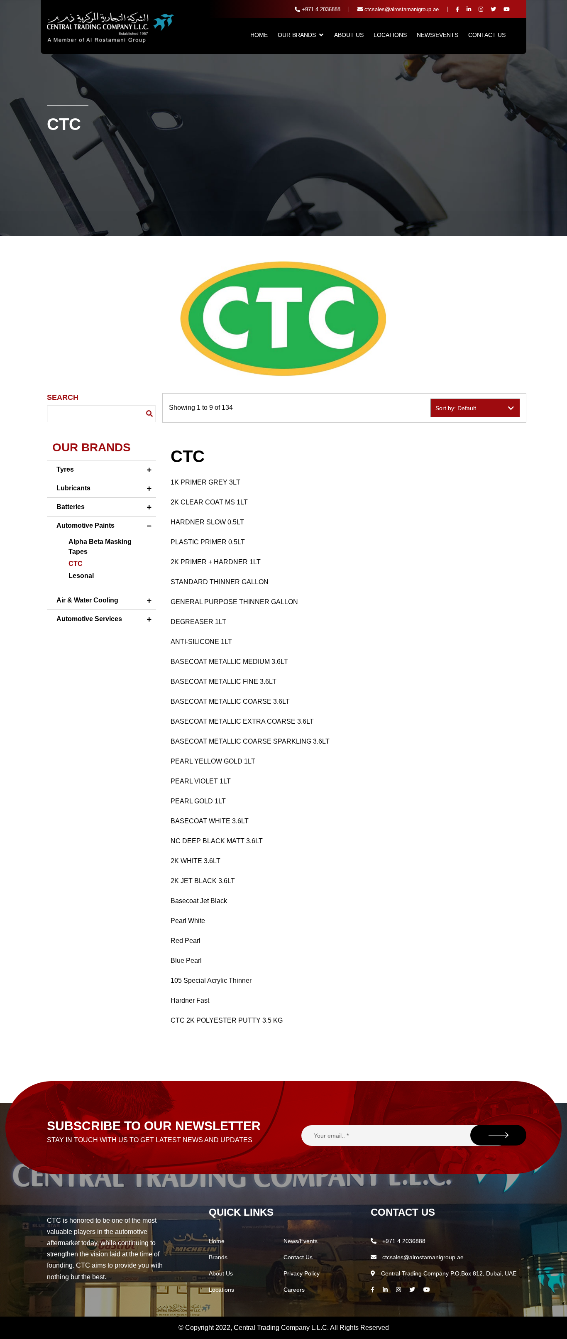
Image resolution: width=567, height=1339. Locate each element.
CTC (75, 563)
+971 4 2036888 (320, 9)
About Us (349, 35)
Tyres (65, 469)
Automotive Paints (85, 525)
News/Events (437, 35)
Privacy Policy (302, 1273)
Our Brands (297, 35)
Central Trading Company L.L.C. (282, 1327)
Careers (294, 1289)
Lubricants (73, 488)
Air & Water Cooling (87, 600)
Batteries (70, 506)
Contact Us (487, 35)
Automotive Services (89, 618)
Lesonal (81, 575)
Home (259, 35)
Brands (218, 1257)
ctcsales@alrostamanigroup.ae (401, 9)
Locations (390, 35)
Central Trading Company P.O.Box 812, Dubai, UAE (447, 1273)
